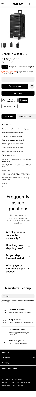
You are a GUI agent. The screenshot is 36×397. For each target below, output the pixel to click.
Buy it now (18, 93)
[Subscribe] (32, 296)
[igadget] (18, 4)
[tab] (25, 116)
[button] (26, 100)
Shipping (4, 62)
